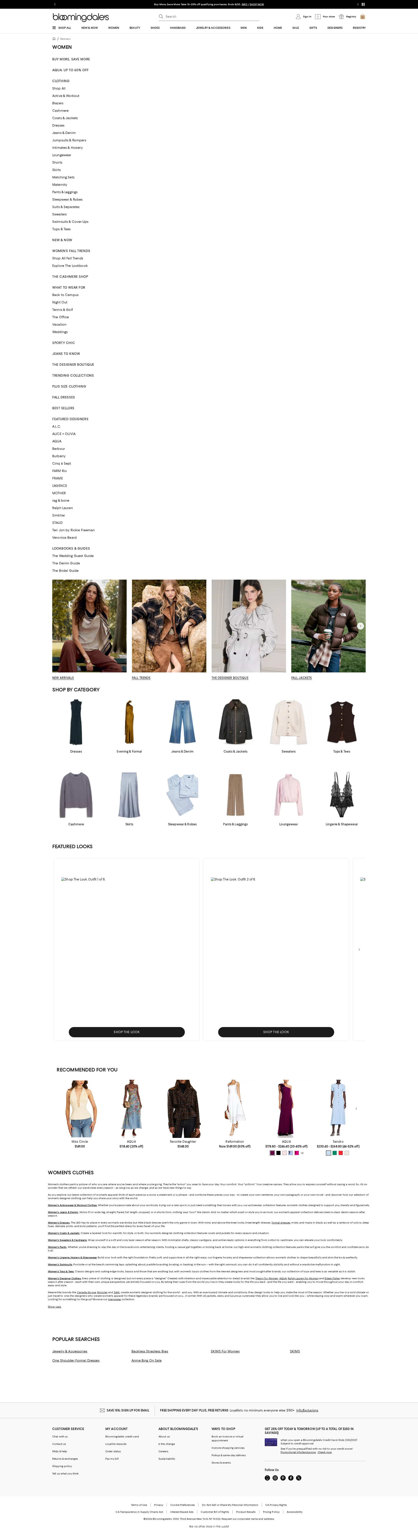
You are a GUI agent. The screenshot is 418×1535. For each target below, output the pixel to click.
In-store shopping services (228, 1447)
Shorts (57, 162)
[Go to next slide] (358, 4)
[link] (80, 1144)
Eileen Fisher (332, 1278)
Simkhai (58, 515)
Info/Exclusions (307, 1410)
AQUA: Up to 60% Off (70, 70)
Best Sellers (63, 408)
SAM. (117, 1292)
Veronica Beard (64, 538)
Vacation (59, 325)
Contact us (59, 1443)
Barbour (58, 449)
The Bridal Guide (65, 571)
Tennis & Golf (62, 310)
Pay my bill (112, 1458)
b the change (166, 1443)
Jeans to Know (66, 354)
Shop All (59, 88)
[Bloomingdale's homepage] (54, 39)
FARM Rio (59, 471)
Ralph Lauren (62, 508)
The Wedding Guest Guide (73, 556)
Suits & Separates (65, 207)
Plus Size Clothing (69, 386)
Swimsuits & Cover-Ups (70, 222)
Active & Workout (65, 96)
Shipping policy (62, 1466)
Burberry (59, 456)
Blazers (57, 103)
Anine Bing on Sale (146, 1360)
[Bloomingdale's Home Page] (81, 17)
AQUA (57, 441)
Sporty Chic (63, 343)
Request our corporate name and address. (248, 1518)
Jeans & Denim (64, 133)
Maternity (59, 185)
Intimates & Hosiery (67, 148)
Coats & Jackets (65, 118)
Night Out (59, 302)
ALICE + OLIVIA (64, 434)
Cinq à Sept (61, 463)
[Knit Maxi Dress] (338, 1109)
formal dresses (281, 1222)
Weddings (60, 332)
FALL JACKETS (301, 678)
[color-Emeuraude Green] (334, 1153)
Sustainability (166, 1458)
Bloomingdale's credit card (122, 1436)
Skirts (56, 170)
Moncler (102, 1292)
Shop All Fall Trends (67, 258)
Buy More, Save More (71, 59)
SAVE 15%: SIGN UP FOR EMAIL (128, 1410)
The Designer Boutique (73, 365)
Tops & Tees (61, 229)
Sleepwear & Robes (67, 199)
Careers (163, 1451)
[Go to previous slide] (54, 4)
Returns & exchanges (65, 1458)
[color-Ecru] (347, 1153)
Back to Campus (65, 295)
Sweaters (59, 214)
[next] (359, 949)
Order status (113, 1451)
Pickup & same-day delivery (229, 1455)
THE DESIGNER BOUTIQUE (230, 678)
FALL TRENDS (141, 678)
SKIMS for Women (225, 1351)
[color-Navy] (278, 1153)
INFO (245, 4)
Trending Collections (73, 375)
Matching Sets (63, 177)
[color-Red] (341, 1153)
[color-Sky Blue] (328, 1153)
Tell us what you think (65, 1473)
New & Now (62, 240)
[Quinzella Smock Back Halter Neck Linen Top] (80, 1109)
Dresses (58, 125)
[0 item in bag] (363, 16)
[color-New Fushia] (297, 1153)
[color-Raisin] (272, 1153)
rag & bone (60, 501)
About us (164, 1436)
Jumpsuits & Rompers (69, 140)
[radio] (272, 1153)
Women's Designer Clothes (64, 1278)
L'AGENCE (59, 486)
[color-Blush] (284, 1153)
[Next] (360, 626)
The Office (60, 317)
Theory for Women (266, 1278)
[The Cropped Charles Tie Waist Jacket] (183, 1109)
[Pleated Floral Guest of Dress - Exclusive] (131, 1109)
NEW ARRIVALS (63, 678)
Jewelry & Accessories (69, 1351)
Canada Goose (86, 1292)
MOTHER (59, 493)
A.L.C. (56, 426)
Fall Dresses (63, 397)
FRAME (57, 478)
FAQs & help (59, 1451)
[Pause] (363, 4)
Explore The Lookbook (70, 266)
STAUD (57, 523)
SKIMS (295, 1351)
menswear (114, 1299)
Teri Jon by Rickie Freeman (73, 530)
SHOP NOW (257, 4)
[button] (126, 949)
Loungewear (61, 155)
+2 (302, 1152)
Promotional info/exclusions (298, 1452)
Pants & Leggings (65, 192)
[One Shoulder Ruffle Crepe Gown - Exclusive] (286, 1109)
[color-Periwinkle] (290, 1153)
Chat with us (60, 1436)
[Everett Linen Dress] (235, 1109)
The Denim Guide (66, 563)
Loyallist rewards (115, 1443)
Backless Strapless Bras (149, 1351)
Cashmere (60, 111)
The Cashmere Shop (70, 277)
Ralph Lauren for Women (303, 1278)
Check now (325, 1452)
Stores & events (221, 1462)
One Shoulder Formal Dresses (75, 1360)
